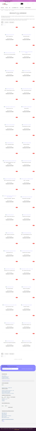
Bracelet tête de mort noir (9, 324)
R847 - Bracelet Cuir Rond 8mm (9, 234)
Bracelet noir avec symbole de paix (9, 270)
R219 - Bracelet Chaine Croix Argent (9, 180)
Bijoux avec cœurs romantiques (6, 415)
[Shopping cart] (33, 4)
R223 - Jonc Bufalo (26, 180)
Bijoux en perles (4, 416)
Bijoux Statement (4, 413)
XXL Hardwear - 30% (15, 7)
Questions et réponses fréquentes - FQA (8, 390)
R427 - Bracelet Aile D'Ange (9, 144)
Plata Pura (22, 7)
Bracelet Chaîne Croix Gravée (26, 162)
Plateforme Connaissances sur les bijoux (8, 393)
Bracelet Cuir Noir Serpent (26, 216)
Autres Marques (28, 7)
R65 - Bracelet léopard (9, 288)
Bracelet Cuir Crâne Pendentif (9, 126)
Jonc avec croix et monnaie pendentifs (9, 54)
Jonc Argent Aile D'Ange (9, 72)
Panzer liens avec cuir (9, 108)
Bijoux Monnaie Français (5, 417)
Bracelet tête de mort (9, 252)
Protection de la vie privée (6, 378)
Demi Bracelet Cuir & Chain (26, 126)
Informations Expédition (5, 376)
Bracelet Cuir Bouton (26, 144)
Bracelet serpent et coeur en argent (26, 342)
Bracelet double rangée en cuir (26, 324)
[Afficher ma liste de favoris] (27, 4)
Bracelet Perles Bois (26, 36)
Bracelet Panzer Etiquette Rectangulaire (9, 342)
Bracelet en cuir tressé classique (26, 72)
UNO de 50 (2, 7)
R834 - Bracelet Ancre (9, 36)
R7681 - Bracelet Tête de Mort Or (10, 216)
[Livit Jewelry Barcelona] (5, 4)
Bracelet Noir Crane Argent (26, 198)
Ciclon (6, 7)
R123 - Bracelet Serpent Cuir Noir (10, 90)
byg (9, 7)
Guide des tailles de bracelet (6, 391)
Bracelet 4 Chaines (26, 306)
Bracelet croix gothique (26, 288)
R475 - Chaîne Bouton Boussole (26, 90)
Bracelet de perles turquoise (26, 54)
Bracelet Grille (26, 108)
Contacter (3, 400)
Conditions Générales (5, 377)
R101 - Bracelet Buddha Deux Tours (26, 234)
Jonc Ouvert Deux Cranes (9, 306)
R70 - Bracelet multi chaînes (26, 270)
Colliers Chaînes (4, 414)
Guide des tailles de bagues (6, 392)
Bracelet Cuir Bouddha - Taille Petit (9, 198)
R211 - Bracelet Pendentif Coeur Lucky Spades (9, 163)
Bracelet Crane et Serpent (26, 252)
